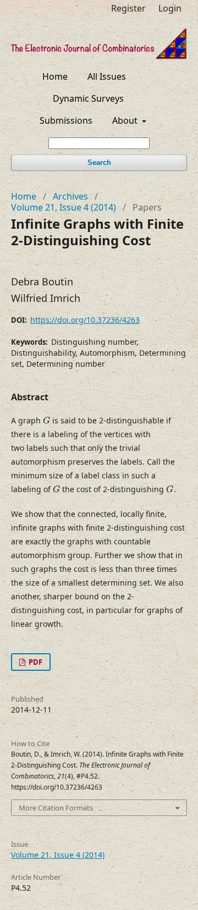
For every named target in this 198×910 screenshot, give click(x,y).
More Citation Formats (56, 808)
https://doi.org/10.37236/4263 (85, 320)
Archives (70, 196)
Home (55, 76)
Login (170, 8)
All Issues (106, 76)
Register (128, 8)
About (126, 120)
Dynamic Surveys (88, 98)
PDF (34, 662)
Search (99, 162)
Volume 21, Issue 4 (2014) (63, 207)
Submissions (66, 120)
